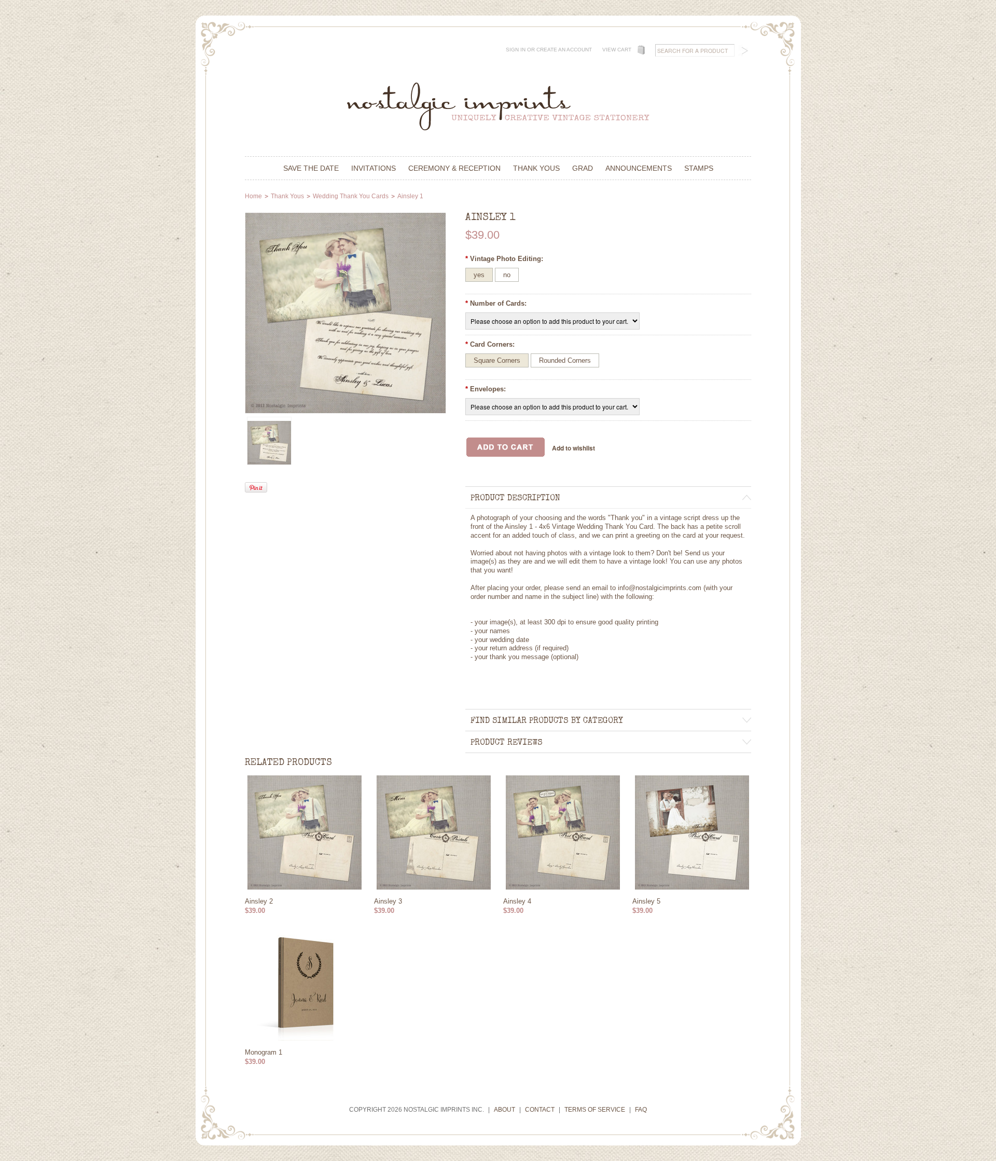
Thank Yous (536, 168)
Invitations (373, 168)
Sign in (515, 49)
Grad (582, 168)
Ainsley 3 (388, 901)
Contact (540, 1109)
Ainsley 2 (259, 901)
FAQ (641, 1109)
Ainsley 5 (646, 901)
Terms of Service (594, 1109)
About (504, 1109)
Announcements (638, 168)
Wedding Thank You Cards (351, 196)
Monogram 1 (263, 1052)
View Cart (616, 49)
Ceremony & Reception (454, 168)
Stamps (698, 168)
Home (253, 196)
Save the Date (311, 168)
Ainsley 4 (517, 901)
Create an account (564, 49)
